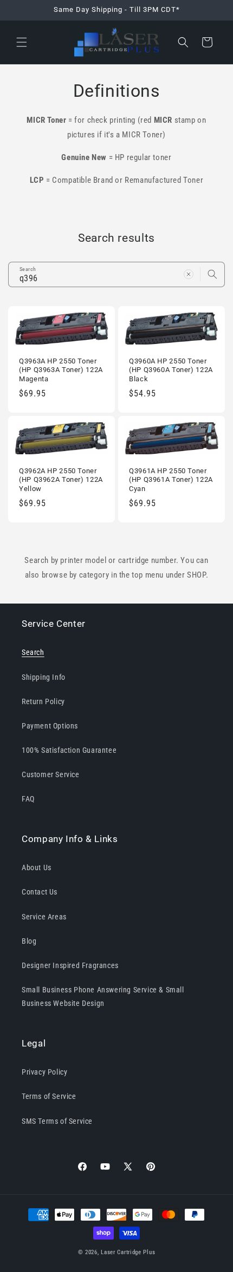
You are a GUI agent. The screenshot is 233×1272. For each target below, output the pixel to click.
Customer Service (51, 774)
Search (33, 652)
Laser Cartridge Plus (128, 1252)
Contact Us (39, 891)
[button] (22, 42)
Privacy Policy (44, 1072)
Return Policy (43, 701)
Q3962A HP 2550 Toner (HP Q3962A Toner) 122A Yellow (61, 479)
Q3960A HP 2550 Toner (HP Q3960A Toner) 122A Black (171, 369)
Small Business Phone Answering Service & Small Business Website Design (103, 996)
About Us (36, 867)
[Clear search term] (188, 274)
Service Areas (44, 916)
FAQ (28, 798)
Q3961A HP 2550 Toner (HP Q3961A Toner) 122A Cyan (171, 479)
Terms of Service (49, 1096)
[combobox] (116, 274)
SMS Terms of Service (57, 1121)
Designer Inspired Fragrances (70, 965)
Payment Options (50, 725)
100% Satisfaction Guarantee (69, 750)
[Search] (212, 274)
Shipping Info (44, 677)
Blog (29, 941)
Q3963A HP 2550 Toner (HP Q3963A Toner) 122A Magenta (61, 369)
